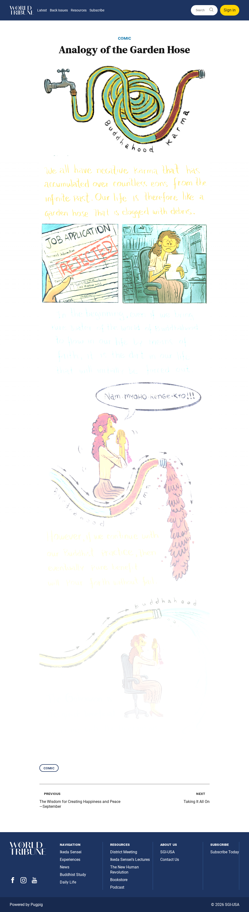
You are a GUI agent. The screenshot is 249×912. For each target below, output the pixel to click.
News (64, 867)
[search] (204, 10)
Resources (79, 10)
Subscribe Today (224, 852)
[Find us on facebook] (13, 881)
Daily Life (68, 882)
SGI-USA (167, 852)
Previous (52, 793)
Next (200, 793)
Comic (49, 768)
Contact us (169, 859)
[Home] (22, 10)
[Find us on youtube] (34, 882)
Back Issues (59, 10)
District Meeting (123, 852)
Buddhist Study (73, 874)
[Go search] (211, 10)
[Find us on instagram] (23, 882)
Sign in (230, 10)
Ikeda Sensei (70, 852)
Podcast (117, 887)
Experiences (70, 859)
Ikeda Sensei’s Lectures (130, 859)
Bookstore (118, 879)
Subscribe (96, 10)
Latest (42, 10)
